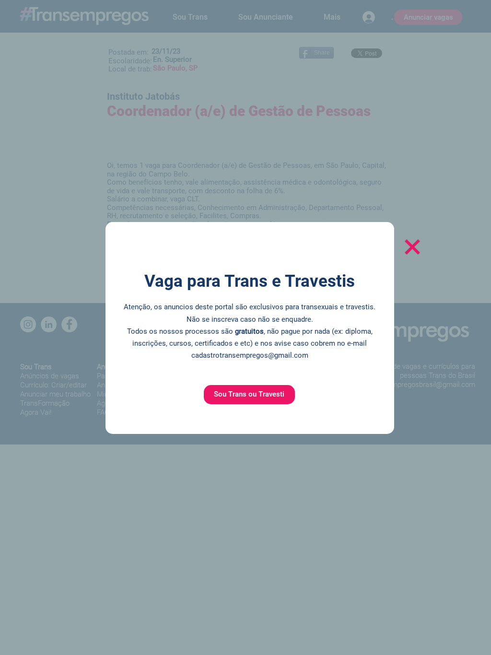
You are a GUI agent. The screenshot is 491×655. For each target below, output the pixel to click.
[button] (249, 394)
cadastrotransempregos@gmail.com (249, 355)
